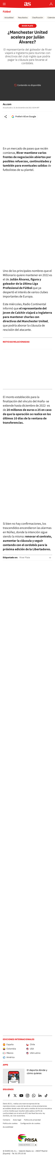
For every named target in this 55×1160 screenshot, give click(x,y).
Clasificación (37, 17)
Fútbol (7, 11)
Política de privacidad (32, 1120)
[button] (5, 116)
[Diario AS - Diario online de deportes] (27, 4)
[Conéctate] (51, 4)
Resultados (23, 17)
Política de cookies (10, 1123)
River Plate (24, 557)
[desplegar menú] (4, 4)
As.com (7, 104)
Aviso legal (17, 1120)
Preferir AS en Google (25, 116)
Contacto (6, 1120)
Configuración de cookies (30, 1123)
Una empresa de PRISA (27, 1138)
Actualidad (9, 17)
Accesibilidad (8, 1127)
